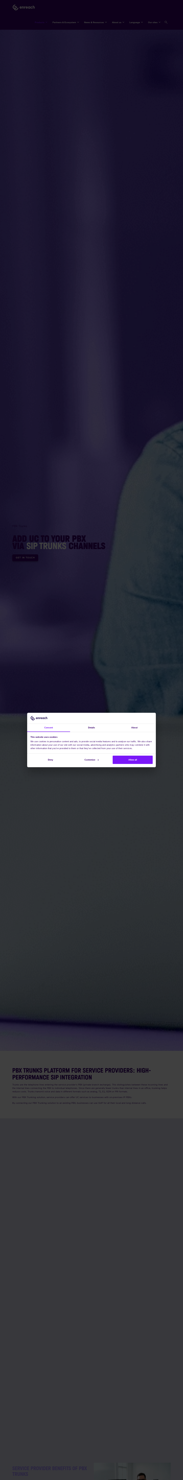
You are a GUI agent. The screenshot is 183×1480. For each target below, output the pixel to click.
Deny (50, 760)
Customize (89, 760)
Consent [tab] (48, 727)
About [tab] (134, 727)
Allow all (132, 760)
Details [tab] (91, 727)
